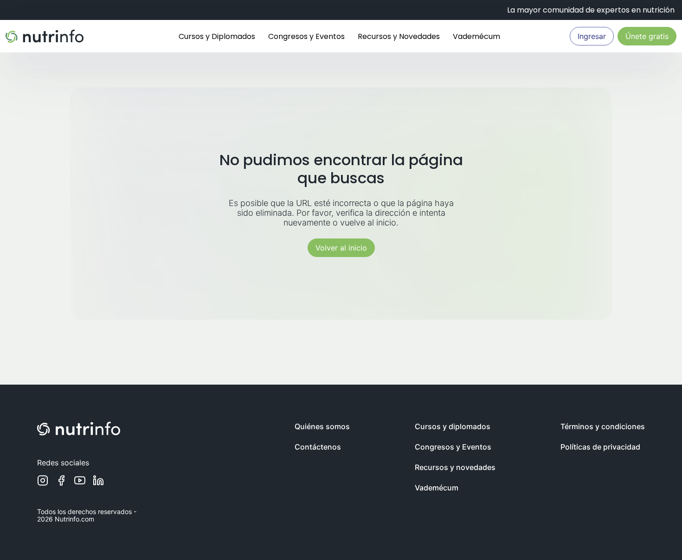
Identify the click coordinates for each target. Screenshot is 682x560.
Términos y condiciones (602, 426)
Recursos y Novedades (399, 36)
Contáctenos (318, 446)
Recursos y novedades (455, 467)
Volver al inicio (341, 247)
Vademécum (476, 36)
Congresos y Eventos (306, 36)
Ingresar (592, 36)
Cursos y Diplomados (217, 36)
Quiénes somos (322, 426)
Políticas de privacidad (600, 446)
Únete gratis (647, 36)
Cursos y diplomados (452, 426)
